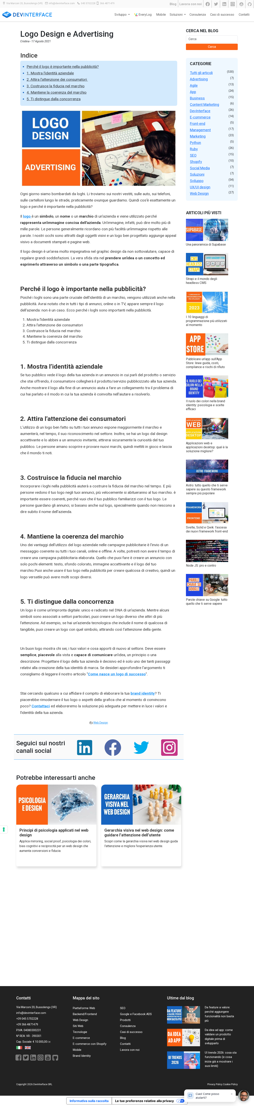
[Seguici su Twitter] (216, 4)
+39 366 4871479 (27, 1024)
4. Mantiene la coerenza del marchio (57, 92)
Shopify (196, 162)
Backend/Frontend (85, 1014)
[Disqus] (98, 930)
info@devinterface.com (62, 3)
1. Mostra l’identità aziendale (50, 73)
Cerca (212, 47)
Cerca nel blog (202, 30)
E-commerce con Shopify (89, 1044)
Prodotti (125, 1020)
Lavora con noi (190, 4)
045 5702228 (88, 3)
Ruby (194, 149)
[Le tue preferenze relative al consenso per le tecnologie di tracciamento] (4, 829)
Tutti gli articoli (201, 73)
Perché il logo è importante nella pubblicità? (63, 66)
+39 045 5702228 (27, 1018)
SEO (193, 155)
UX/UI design (200, 187)
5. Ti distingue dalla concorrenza (54, 99)
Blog (173, 4)
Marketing (198, 136)
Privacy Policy (214, 1084)
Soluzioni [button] (176, 14)
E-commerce (200, 117)
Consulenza (198, 14)
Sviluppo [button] (120, 14)
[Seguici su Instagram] (233, 4)
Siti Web (78, 1026)
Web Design (100, 722)
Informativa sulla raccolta (89, 1101)
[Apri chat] (243, 1095)
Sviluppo (196, 181)
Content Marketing (204, 104)
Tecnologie (80, 1032)
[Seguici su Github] (250, 4)
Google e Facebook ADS (136, 1014)
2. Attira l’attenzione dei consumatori (57, 79)
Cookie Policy (230, 1084)
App (193, 92)
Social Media (200, 168)
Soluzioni (197, 174)
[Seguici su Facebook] (208, 4)
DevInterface (200, 111)
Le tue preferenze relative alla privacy (144, 1101)
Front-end (197, 123)
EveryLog (145, 14)
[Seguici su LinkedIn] (224, 4)
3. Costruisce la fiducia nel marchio (56, 86)
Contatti (244, 14)
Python (195, 143)
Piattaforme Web (84, 1008)
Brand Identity (82, 1056)
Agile (194, 85)
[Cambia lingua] (19, 1047)
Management (200, 130)
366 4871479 (107, 3)
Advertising (199, 79)
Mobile (161, 14)
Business (197, 98)
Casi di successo (222, 14)
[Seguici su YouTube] (241, 4)
